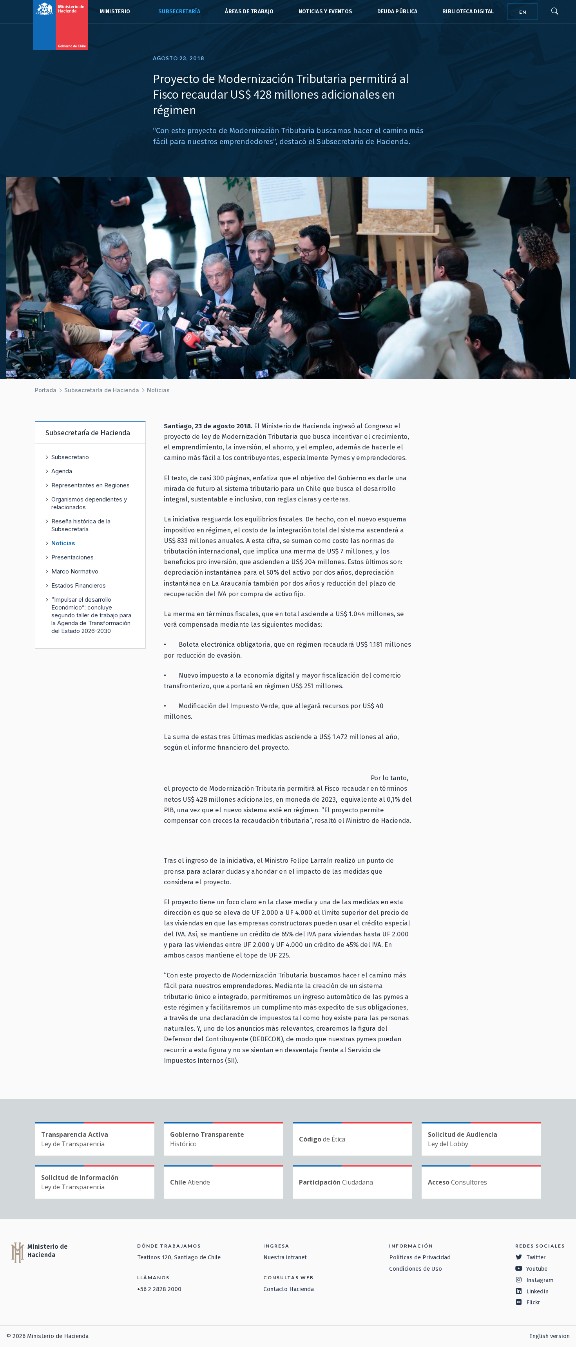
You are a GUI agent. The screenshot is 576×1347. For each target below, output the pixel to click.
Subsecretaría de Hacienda (177, 12)
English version (549, 1336)
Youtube (536, 1268)
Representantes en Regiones (90, 485)
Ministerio (115, 11)
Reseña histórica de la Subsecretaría (80, 525)
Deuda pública (397, 11)
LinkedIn (537, 1291)
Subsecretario (70, 457)
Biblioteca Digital (468, 11)
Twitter (536, 1257)
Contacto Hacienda (288, 1289)
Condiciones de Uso (415, 1268)
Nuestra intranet (285, 1257)
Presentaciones (72, 557)
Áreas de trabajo (249, 11)
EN (522, 12)
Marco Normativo (74, 571)
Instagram (540, 1280)
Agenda (61, 471)
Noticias (158, 390)
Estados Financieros (78, 585)
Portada (45, 390)
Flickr (533, 1302)
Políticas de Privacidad (420, 1257)
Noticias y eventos (326, 11)
